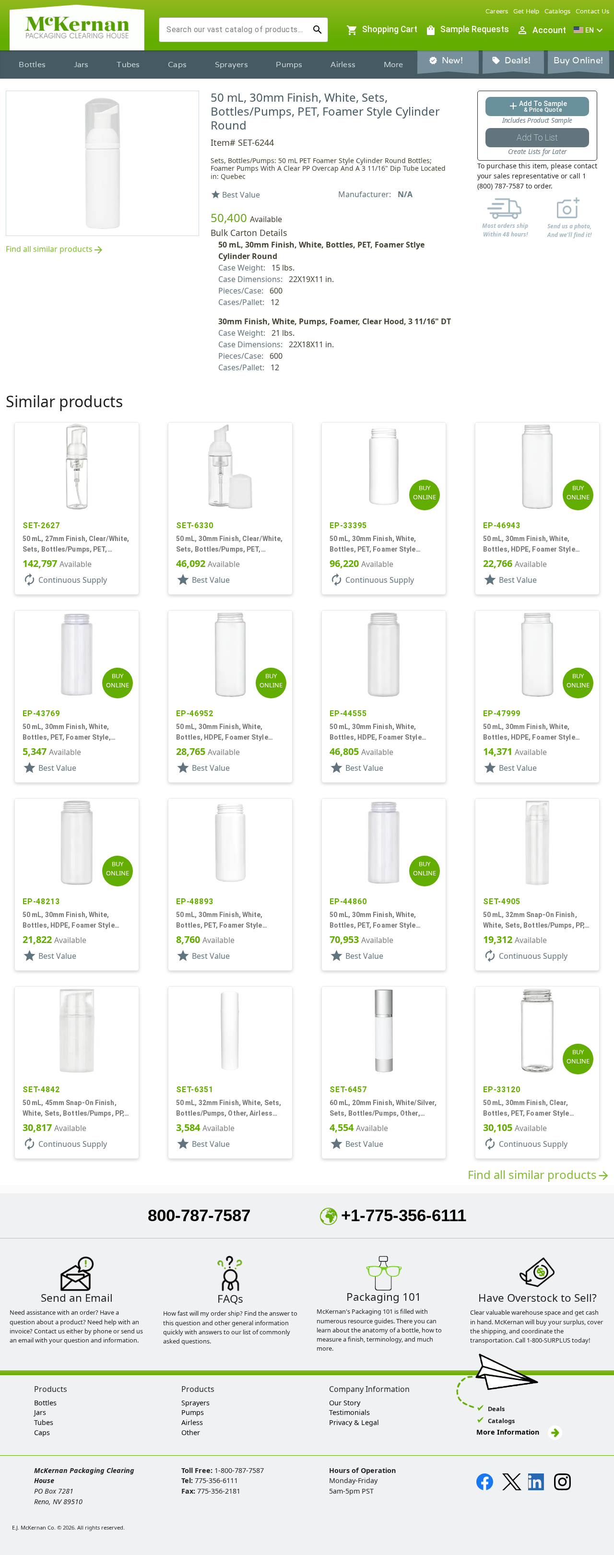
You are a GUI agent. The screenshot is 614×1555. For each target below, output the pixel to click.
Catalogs (557, 11)
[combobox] (235, 29)
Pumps (289, 64)
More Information (508, 1432)
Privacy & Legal (354, 1422)
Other (190, 1432)
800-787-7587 (199, 1215)
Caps (177, 64)
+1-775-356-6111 (403, 1215)
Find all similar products (55, 250)
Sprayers (231, 64)
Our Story (344, 1402)
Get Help (526, 11)
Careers (496, 11)
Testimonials (349, 1412)
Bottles (32, 64)
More (393, 64)
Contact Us (593, 11)
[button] (589, 30)
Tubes (128, 64)
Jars (81, 64)
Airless (343, 64)
